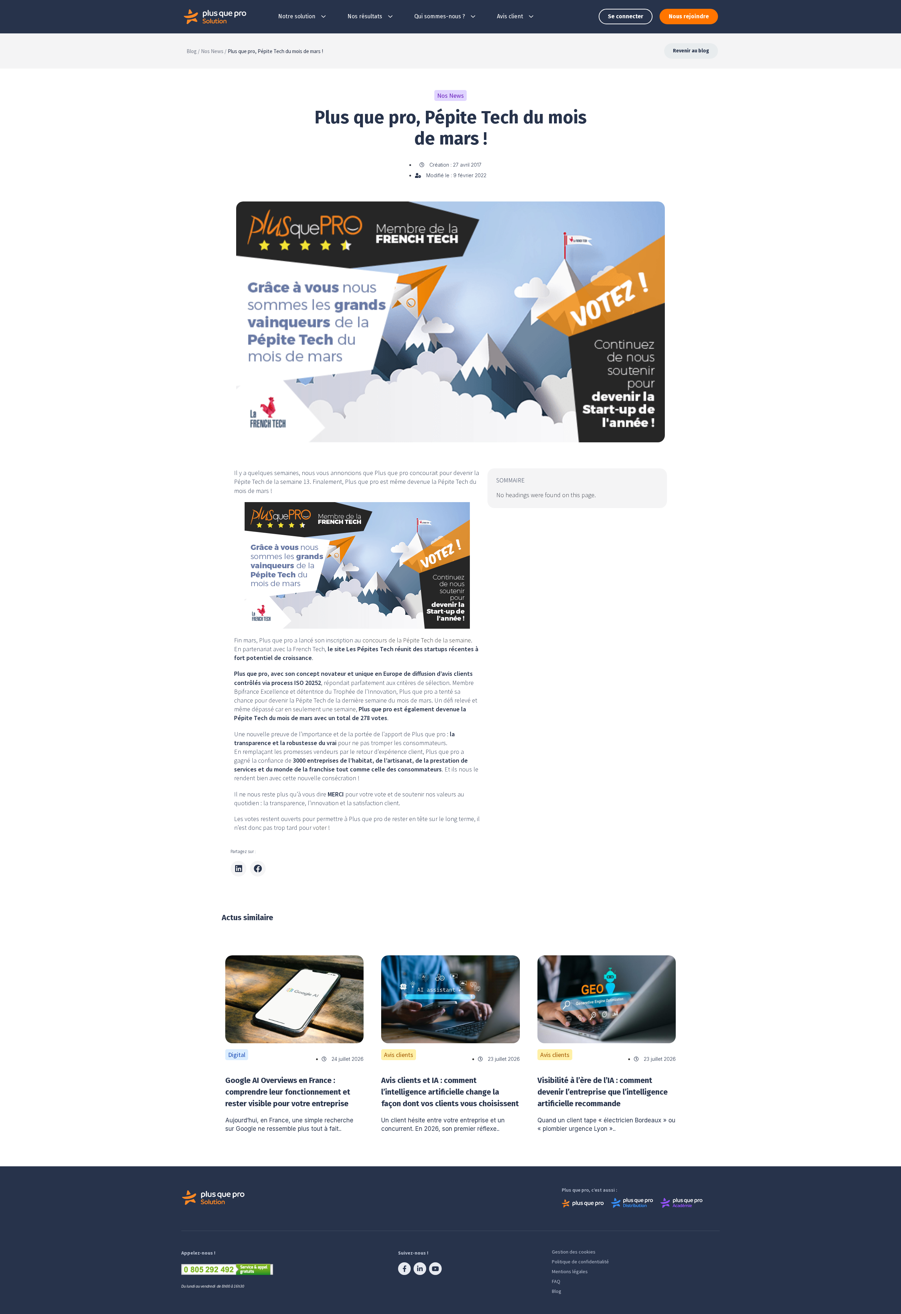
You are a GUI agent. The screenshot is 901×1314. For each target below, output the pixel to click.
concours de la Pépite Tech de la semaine (416, 640)
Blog (556, 1291)
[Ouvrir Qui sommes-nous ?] (473, 16)
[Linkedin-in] (420, 1268)
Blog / (193, 51)
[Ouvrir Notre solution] (323, 16)
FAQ (556, 1281)
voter (320, 827)
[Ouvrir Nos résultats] (390, 16)
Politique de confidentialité (580, 1261)
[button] (238, 869)
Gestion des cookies (574, 1252)
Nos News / (213, 51)
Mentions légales (570, 1271)
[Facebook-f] (404, 1268)
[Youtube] (435, 1268)
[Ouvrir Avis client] (531, 16)
